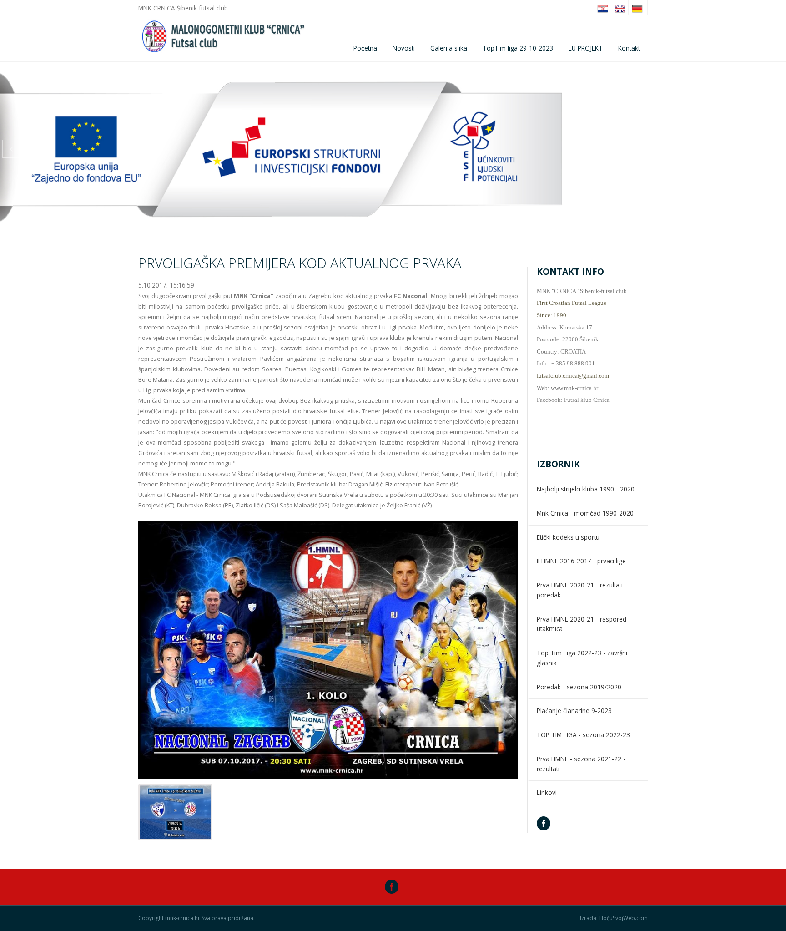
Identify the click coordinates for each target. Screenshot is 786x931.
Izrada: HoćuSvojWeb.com (614, 918)
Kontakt (629, 48)
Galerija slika (448, 48)
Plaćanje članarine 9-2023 (574, 710)
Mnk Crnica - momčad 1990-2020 (585, 513)
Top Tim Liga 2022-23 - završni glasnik (582, 657)
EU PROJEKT (586, 48)
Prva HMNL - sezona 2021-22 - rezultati (581, 763)
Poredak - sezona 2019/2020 (579, 687)
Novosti (404, 48)
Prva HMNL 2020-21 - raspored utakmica (581, 624)
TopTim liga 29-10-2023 (518, 48)
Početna (365, 48)
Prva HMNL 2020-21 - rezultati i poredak (581, 590)
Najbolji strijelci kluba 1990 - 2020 (586, 489)
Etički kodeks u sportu (568, 537)
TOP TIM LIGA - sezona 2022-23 (583, 734)
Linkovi (547, 792)
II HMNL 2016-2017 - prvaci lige (581, 561)
